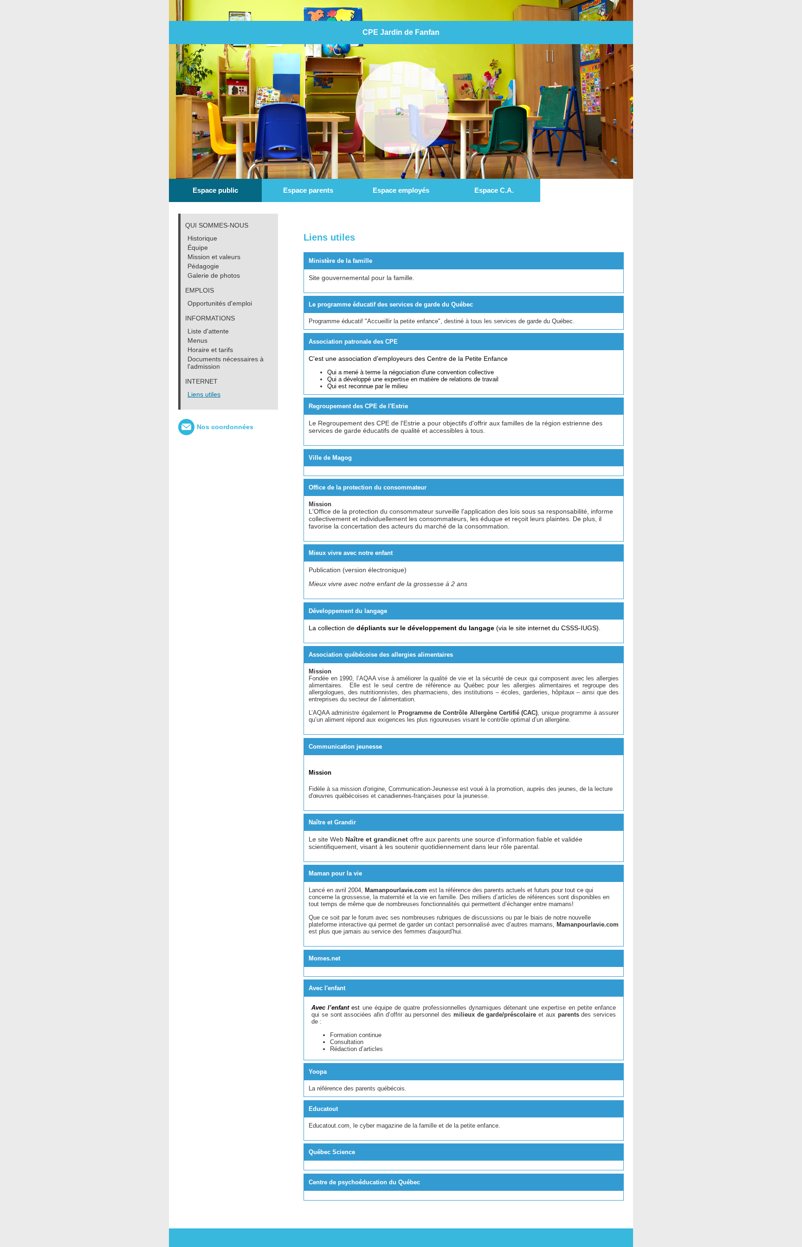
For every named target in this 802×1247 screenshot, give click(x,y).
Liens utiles (204, 394)
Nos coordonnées (225, 427)
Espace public (215, 190)
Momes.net (324, 958)
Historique (202, 238)
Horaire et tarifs (210, 349)
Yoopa (318, 1071)
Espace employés (401, 190)
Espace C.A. (494, 190)
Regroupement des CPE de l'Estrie (358, 406)
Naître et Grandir (332, 822)
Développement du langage (348, 610)
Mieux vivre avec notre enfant (351, 552)
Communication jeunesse (345, 746)
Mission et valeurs (214, 257)
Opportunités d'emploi (220, 303)
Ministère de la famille (340, 260)
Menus (197, 340)
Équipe (198, 247)
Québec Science (332, 1152)
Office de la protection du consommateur (368, 487)
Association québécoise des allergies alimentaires (381, 654)
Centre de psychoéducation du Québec (364, 1182)
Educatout (323, 1108)
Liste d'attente (208, 331)
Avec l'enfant (327, 988)
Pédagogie (203, 266)
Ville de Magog (330, 457)
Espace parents (308, 190)
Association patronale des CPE (353, 341)
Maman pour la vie (335, 873)
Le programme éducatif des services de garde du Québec (391, 304)
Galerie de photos (214, 275)
